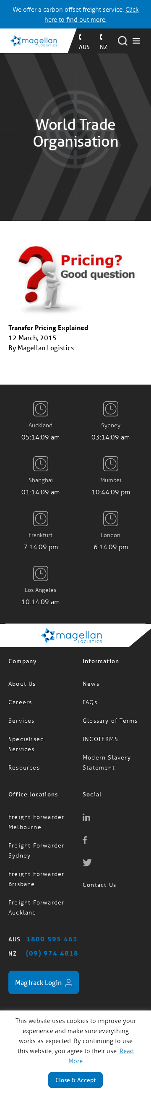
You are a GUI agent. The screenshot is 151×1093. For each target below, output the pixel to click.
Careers (20, 702)
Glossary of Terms (110, 720)
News (91, 683)
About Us (22, 683)
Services (21, 720)
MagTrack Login (39, 982)
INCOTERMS (100, 739)
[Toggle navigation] (136, 41)
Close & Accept (75, 1080)
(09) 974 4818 (52, 952)
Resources (24, 767)
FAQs (90, 702)
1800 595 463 (52, 938)
